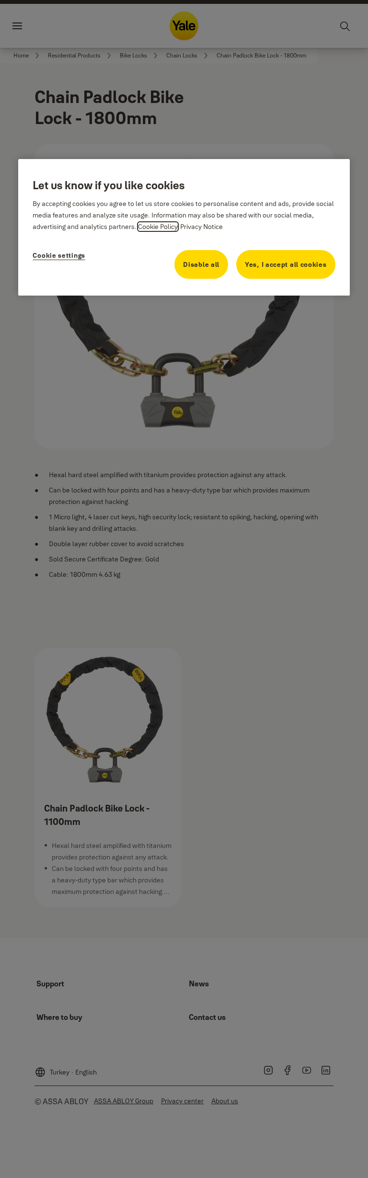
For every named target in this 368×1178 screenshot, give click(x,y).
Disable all (201, 264)
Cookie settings (59, 255)
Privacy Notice (201, 226)
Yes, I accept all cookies (286, 264)
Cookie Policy (158, 226)
